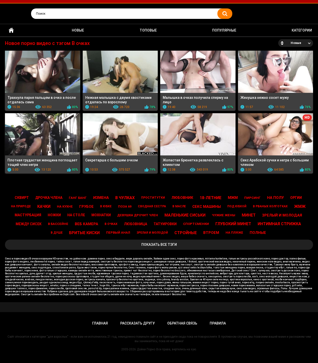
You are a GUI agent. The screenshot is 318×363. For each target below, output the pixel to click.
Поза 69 (124, 206)
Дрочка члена (48, 198)
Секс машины (206, 206)
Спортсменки (196, 224)
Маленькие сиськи (184, 215)
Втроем (211, 232)
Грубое (86, 206)
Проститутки (153, 197)
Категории (302, 30)
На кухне (65, 206)
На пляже (234, 232)
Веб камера (86, 224)
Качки (43, 206)
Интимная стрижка (279, 223)
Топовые (148, 30)
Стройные (185, 232)
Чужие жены (223, 215)
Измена (101, 197)
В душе (57, 232)
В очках (111, 224)
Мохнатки (101, 215)
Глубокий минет (233, 223)
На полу (275, 197)
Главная (11, 30)
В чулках (125, 197)
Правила (218, 323)
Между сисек (28, 224)
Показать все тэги (159, 245)
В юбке (106, 206)
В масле (179, 206)
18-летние (210, 197)
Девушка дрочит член (137, 215)
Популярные (224, 30)
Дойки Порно (146, 349)
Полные (258, 232)
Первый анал (118, 232)
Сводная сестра (152, 206)
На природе (21, 206)
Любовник (182, 197)
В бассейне (58, 224)
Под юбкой (236, 206)
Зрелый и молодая (282, 215)
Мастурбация (28, 215)
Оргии (296, 198)
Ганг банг (78, 198)
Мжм (233, 197)
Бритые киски (84, 232)
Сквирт (22, 198)
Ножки (54, 215)
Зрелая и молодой (152, 232)
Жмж (300, 206)
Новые (78, 30)
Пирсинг (252, 198)
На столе (76, 215)
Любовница (135, 224)
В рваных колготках (270, 206)
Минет (249, 215)
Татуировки (165, 224)
